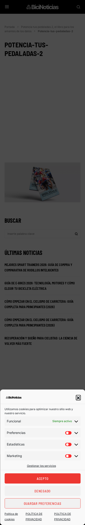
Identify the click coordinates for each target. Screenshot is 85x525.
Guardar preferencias (42, 503)
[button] (78, 397)
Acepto (43, 479)
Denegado (42, 491)
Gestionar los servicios (41, 465)
